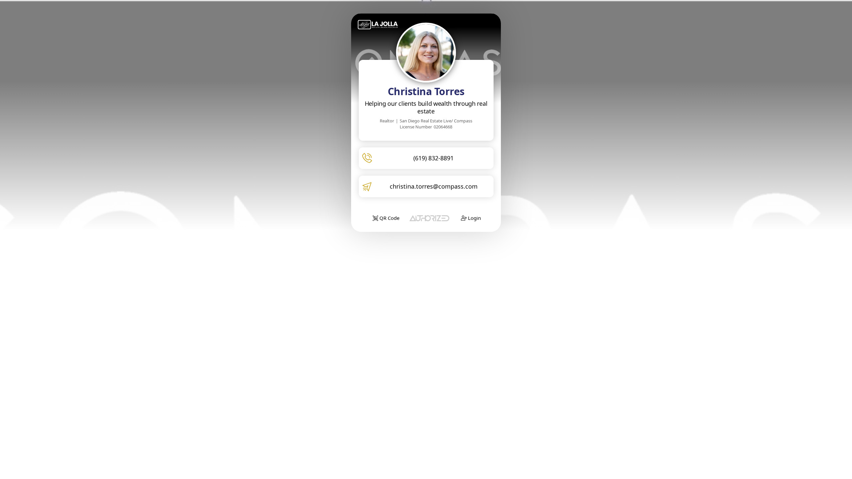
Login (474, 218)
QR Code (388, 218)
